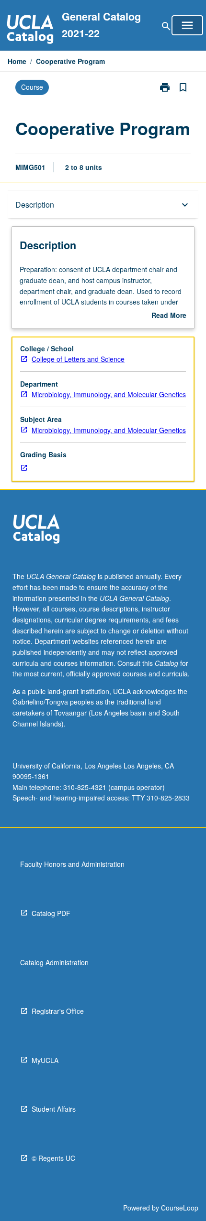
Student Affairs (54, 1109)
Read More (168, 315)
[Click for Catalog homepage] (30, 30)
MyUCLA (45, 1060)
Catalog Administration (54, 962)
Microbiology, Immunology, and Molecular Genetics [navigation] (109, 394)
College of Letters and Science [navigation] (78, 359)
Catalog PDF (51, 913)
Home (17, 61)
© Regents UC (53, 1158)
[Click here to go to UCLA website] (36, 530)
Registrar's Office (58, 1011)
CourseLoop (179, 1207)
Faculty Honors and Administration (72, 864)
